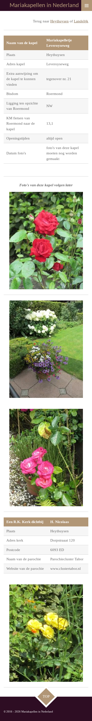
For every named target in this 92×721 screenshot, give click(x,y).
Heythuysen (59, 21)
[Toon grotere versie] (46, 240)
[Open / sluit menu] (86, 5)
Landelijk (81, 21)
